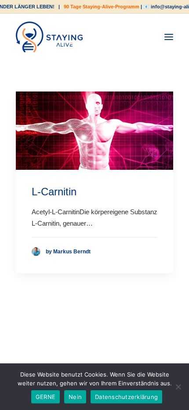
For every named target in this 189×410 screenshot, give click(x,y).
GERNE (45, 396)
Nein (75, 396)
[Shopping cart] (142, 37)
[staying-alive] (49, 37)
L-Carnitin (54, 192)
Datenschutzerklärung (126, 396)
